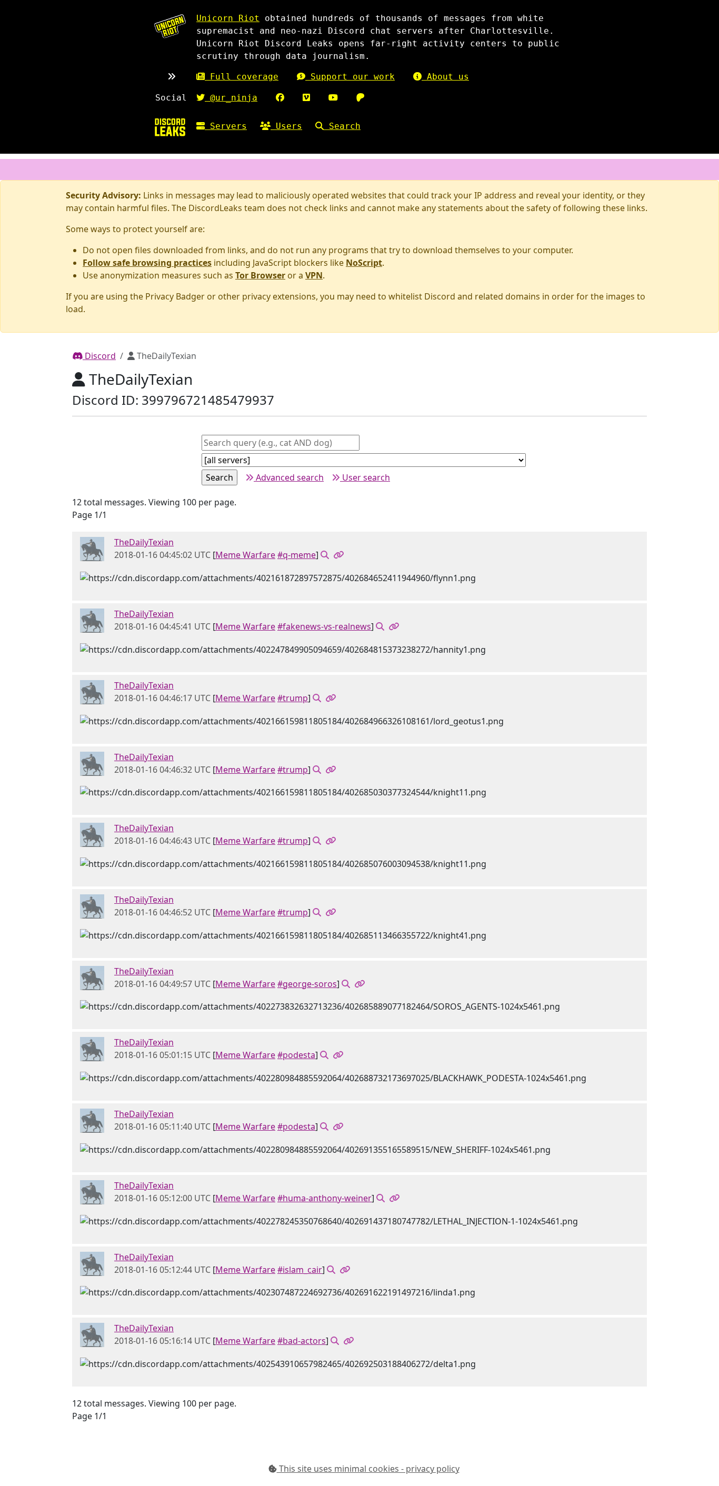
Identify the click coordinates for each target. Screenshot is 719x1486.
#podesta (296, 1055)
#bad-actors (301, 1341)
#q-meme (296, 555)
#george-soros (307, 984)
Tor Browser (260, 275)
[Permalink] (338, 555)
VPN (314, 275)
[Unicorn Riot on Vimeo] (306, 98)
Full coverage (241, 77)
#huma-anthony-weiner (324, 1198)
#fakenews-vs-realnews (324, 626)
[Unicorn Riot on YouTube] (333, 98)
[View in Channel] (325, 555)
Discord (99, 356)
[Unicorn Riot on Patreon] (360, 98)
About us (445, 77)
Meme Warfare (245, 555)
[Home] (170, 127)
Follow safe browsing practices (147, 262)
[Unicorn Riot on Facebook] (280, 98)
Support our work (350, 77)
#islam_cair (299, 1269)
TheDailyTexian (144, 542)
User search (365, 477)
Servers (226, 126)
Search (342, 126)
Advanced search (289, 477)
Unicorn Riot (227, 18)
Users (286, 126)
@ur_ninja (231, 98)
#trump (292, 698)
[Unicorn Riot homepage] (170, 26)
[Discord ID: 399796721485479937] (92, 548)
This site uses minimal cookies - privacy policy (368, 1468)
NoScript (364, 262)
